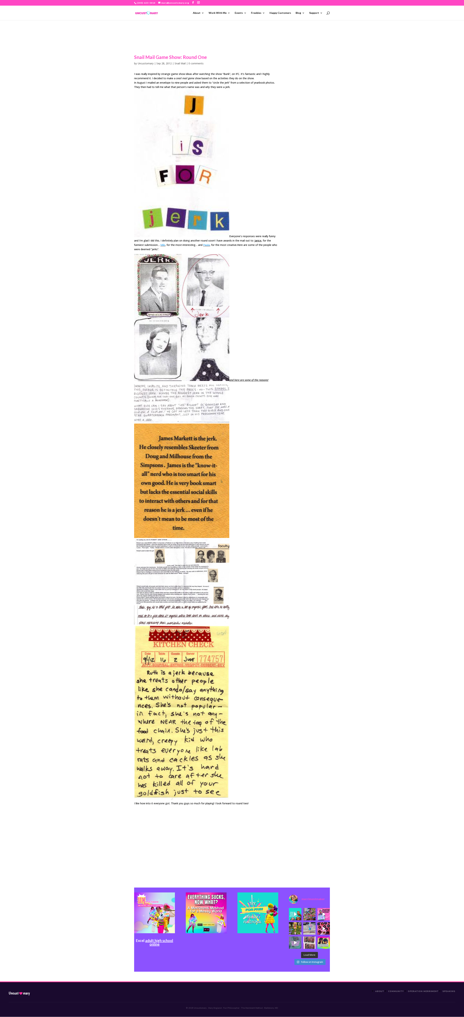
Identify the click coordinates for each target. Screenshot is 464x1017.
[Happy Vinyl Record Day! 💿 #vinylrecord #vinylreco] (323, 928)
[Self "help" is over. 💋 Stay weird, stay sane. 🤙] (295, 914)
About (196, 13)
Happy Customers (280, 13)
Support (314, 13)
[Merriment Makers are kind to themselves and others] (309, 928)
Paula (206, 245)
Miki (162, 245)
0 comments (196, 63)
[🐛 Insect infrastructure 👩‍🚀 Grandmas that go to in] (323, 942)
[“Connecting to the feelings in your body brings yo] (309, 942)
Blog (298, 13)
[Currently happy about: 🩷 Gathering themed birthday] (295, 928)
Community (396, 991)
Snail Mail (180, 63)
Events (239, 13)
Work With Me (218, 13)
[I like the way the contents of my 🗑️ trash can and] (309, 914)
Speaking (448, 991)
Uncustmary (19, 993)
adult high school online (159, 942)
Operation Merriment (423, 991)
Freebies (256, 13)
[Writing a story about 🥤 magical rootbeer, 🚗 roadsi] (295, 942)
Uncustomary (146, 63)
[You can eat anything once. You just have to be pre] (323, 914)
